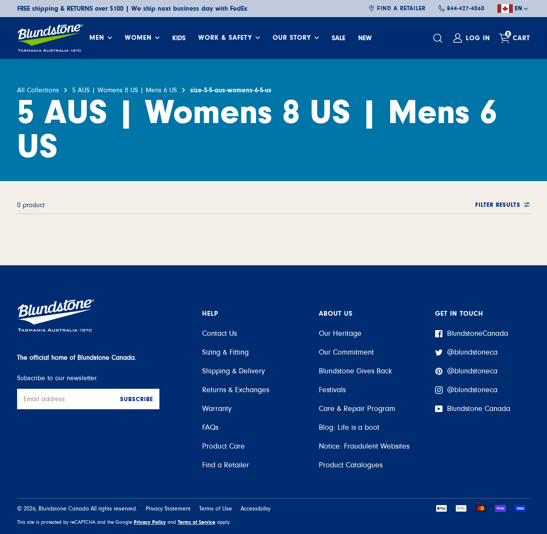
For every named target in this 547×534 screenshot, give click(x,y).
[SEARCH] (438, 38)
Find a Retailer (401, 9)
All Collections (38, 90)
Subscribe (136, 399)
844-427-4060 (466, 9)
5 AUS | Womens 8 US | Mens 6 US (124, 90)
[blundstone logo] (50, 38)
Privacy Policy (150, 522)
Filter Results (498, 205)
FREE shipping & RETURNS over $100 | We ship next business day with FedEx (132, 8)
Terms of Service (196, 522)
